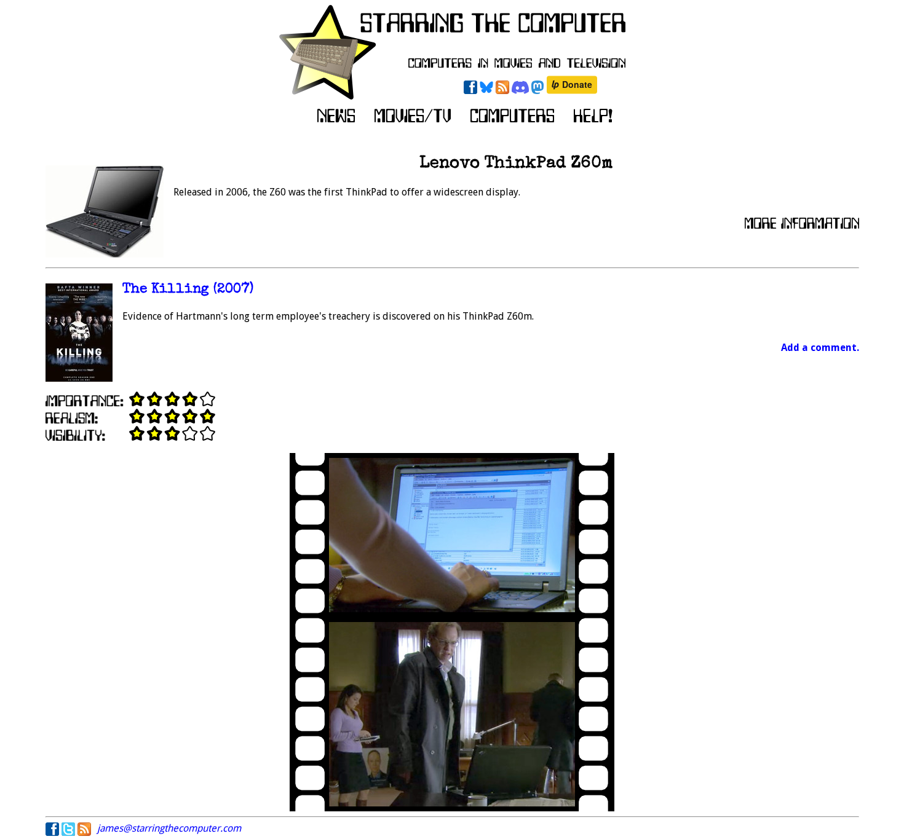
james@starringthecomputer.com (169, 828)
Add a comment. (820, 347)
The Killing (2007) (187, 290)
